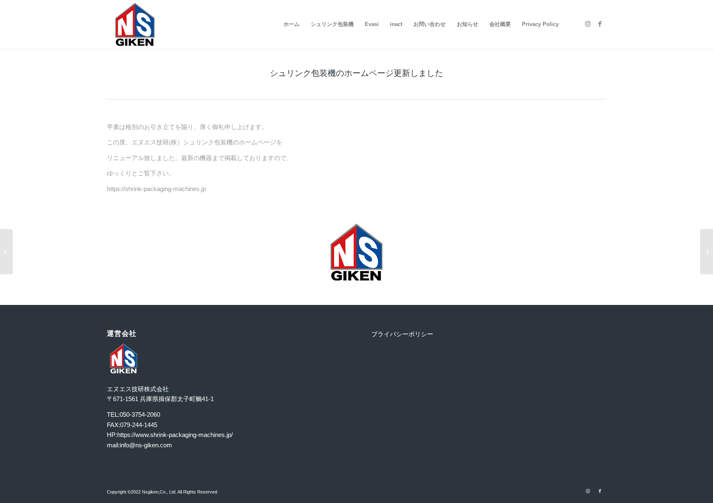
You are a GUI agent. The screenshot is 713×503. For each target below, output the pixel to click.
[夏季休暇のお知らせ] (6, 251)
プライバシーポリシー (402, 334)
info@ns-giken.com (146, 445)
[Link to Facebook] (600, 24)
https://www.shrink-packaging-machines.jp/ (175, 434)
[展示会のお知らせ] (706, 251)
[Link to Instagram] (587, 24)
